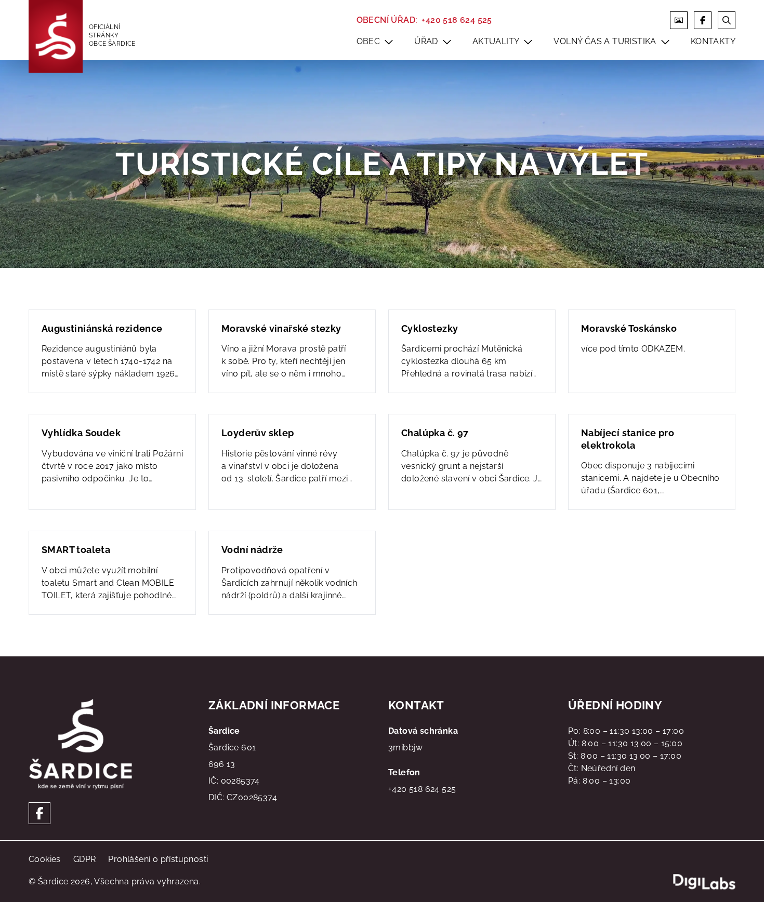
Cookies (45, 859)
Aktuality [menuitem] (496, 41)
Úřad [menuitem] (426, 41)
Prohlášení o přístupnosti (158, 859)
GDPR (84, 859)
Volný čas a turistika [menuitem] (605, 41)
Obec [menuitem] (368, 41)
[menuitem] (388, 41)
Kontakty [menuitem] (713, 41)
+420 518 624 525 (456, 20)
